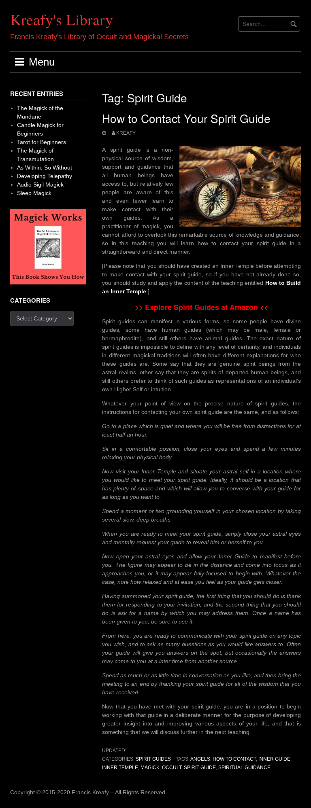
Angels (200, 759)
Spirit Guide (200, 767)
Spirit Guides (153, 759)
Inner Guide (274, 759)
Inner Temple (120, 767)
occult (171, 767)
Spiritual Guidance (244, 767)
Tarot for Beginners (41, 142)
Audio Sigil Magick (40, 184)
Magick (150, 767)
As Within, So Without (44, 167)
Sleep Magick (34, 193)
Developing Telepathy (44, 176)
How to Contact (234, 759)
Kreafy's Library (61, 19)
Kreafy (126, 133)
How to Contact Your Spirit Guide (186, 118)
